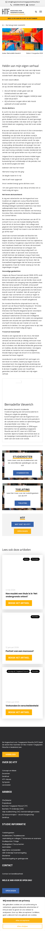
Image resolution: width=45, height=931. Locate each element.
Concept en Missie (9, 771)
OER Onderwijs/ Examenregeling (14, 853)
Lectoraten (6, 785)
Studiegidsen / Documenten (13, 844)
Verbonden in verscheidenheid (22, 705)
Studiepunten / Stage (10, 841)
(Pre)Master (6, 800)
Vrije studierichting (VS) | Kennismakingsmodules (20, 812)
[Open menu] (40, 11)
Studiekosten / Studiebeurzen (13, 836)
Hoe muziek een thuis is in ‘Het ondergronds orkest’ (21, 595)
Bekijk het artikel (18, 603)
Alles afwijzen (22, 926)
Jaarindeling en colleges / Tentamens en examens (21, 838)
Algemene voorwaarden (11, 850)
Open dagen (22, 531)
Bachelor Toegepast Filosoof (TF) (15, 806)
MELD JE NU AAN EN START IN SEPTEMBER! (22, 18)
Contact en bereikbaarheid (12, 874)
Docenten (6, 773)
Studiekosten (22, 473)
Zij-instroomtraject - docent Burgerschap (18, 815)
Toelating (22, 503)
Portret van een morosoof (20, 651)
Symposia (6, 782)
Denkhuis (5, 776)
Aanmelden (11, 754)
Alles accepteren (22, 920)
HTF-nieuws (6, 779)
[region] (22, 914)
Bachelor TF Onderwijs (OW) (13, 809)
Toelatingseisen (8, 833)
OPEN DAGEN (11, 890)
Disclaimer (6, 856)
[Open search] (36, 12)
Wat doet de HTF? (22, 524)
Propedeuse (6, 803)
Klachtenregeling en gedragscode (15, 858)
